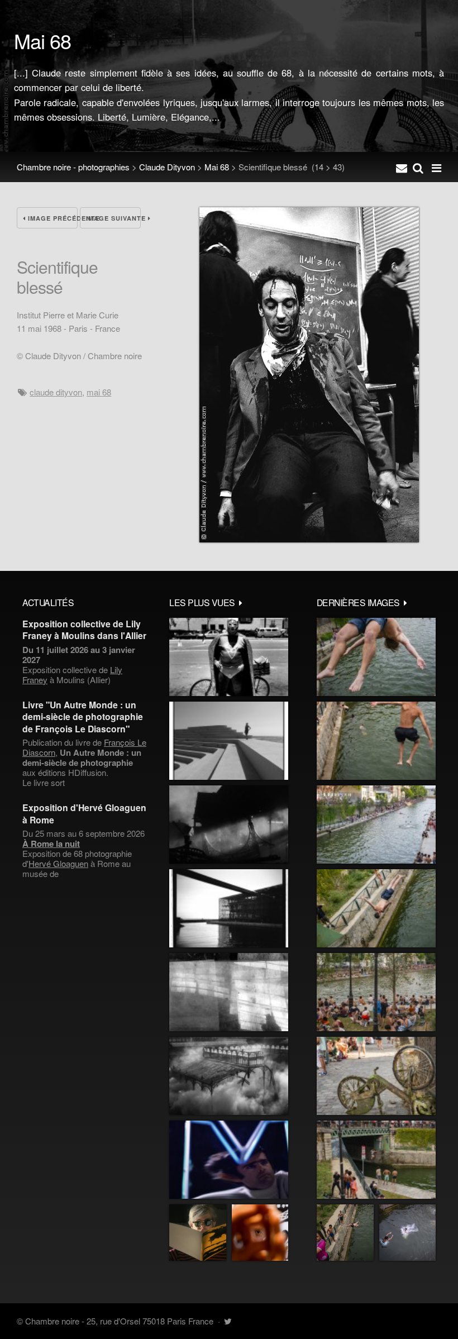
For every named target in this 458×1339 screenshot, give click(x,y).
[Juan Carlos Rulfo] (260, 1232)
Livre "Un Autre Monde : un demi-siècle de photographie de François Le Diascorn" (82, 716)
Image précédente (52, 218)
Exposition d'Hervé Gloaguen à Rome (84, 813)
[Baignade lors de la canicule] (376, 657)
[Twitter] (227, 1321)
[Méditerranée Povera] (228, 741)
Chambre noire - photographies (73, 167)
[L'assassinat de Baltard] (228, 824)
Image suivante (113, 218)
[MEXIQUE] (228, 657)
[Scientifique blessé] (309, 539)
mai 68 (99, 392)
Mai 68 (216, 167)
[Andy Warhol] (197, 1232)
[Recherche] (418, 167)
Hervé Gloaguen (58, 863)
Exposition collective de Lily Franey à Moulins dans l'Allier (84, 629)
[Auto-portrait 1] (228, 992)
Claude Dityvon (167, 167)
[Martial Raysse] (228, 1160)
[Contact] (401, 167)
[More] (240, 602)
